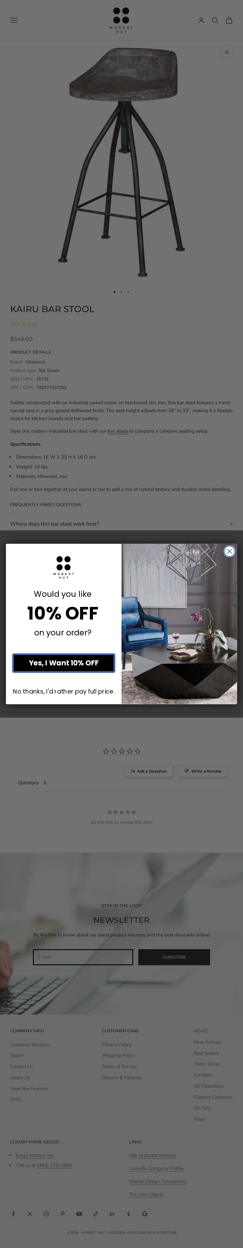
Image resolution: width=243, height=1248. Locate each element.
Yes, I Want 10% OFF (64, 663)
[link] (63, 567)
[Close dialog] (229, 551)
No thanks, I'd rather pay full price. (63, 691)
